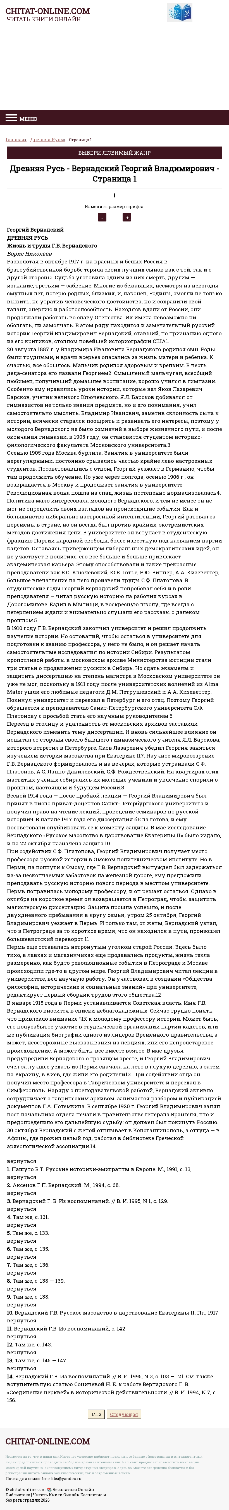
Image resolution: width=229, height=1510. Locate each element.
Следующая (124, 1414)
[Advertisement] (114, 68)
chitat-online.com (48, 10)
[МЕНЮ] (11, 118)
